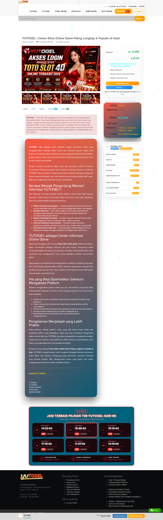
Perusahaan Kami (73, 480)
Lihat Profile (114, 149)
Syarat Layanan (72, 484)
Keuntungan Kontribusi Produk (120, 492)
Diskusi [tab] (52, 109)
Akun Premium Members (121, 66)
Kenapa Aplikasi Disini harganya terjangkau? (125, 496)
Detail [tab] (25, 109)
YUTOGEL (33, 11)
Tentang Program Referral (118, 482)
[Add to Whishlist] (136, 87)
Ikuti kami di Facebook (117, 503)
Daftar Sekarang (123, 83)
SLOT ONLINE (106, 11)
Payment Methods (73, 489)
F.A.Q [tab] (33, 109)
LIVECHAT (122, 6)
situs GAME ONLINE (122, 188)
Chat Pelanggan (127, 149)
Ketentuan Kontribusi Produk (119, 489)
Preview (119, 87)
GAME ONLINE (91, 11)
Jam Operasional (73, 494)
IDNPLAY (121, 105)
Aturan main (71, 482)
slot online (122, 170)
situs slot (122, 160)
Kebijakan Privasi (73, 487)
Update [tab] (41, 109)
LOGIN (138, 11)
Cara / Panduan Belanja (117, 480)
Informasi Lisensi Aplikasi (118, 494)
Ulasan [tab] (64, 109)
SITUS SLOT (76, 11)
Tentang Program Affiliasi (118, 484)
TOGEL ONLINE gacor (122, 182)
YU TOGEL (46, 11)
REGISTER (123, 11)
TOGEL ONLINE (61, 11)
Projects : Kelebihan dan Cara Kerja (121, 501)
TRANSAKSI (132, 6)
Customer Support (73, 492)
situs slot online (122, 193)
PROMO (141, 6)
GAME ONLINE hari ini (122, 176)
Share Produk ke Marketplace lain (121, 506)
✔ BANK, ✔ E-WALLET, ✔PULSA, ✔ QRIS (127, 129)
